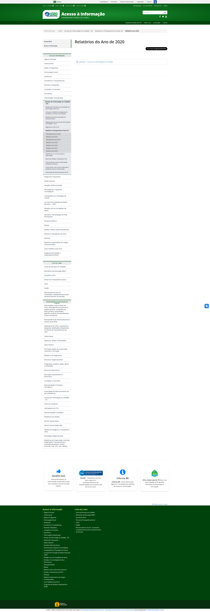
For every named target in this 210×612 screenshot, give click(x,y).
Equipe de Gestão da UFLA (134, 23)
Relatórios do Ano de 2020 (99, 42)
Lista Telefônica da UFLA (53, 249)
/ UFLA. (162, 610)
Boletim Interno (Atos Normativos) (56, 230)
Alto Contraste (147, 5)
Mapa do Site (158, 5)
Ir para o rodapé (81, 5)
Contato (165, 23)
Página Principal (50, 59)
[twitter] (163, 16)
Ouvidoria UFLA (50, 275)
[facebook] (160, 16)
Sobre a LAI (147, 23)
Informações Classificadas (53, 98)
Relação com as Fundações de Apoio (55, 209)
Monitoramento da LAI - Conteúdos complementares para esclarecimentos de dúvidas (56, 294)
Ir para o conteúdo (48, 5)
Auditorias (48, 76)
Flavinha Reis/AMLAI (153, 610)
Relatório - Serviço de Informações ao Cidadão (96, 62)
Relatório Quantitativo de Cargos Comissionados (56, 243)
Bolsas (46, 225)
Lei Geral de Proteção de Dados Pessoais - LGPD (55, 203)
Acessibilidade (137, 5)
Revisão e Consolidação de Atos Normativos (55, 216)
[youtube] (166, 16)
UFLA (46, 284)
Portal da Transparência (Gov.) (55, 280)
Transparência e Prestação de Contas (55, 197)
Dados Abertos (49, 181)
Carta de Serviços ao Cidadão (55, 267)
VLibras (165, 5)
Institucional (48, 63)
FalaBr (46, 288)
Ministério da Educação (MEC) (55, 271)
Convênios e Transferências (54, 81)
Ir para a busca (69, 5)
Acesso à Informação (50, 46)
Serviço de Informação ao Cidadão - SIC (78, 31)
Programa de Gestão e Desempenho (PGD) (52, 254)
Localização (156, 23)
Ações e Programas (51, 68)
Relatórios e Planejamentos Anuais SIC (109, 31)
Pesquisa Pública (50, 221)
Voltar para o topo (160, 504)
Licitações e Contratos (52, 89)
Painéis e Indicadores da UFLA (55, 234)
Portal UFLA (48, 41)
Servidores (48, 94)
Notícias (47, 238)
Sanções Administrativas (53, 185)
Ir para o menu (59, 5)
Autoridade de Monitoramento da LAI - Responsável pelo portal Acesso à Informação (107, 610)
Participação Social (51, 72)
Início (60, 31)
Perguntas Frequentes (52, 177)
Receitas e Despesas (51, 85)
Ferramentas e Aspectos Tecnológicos (53, 191)
